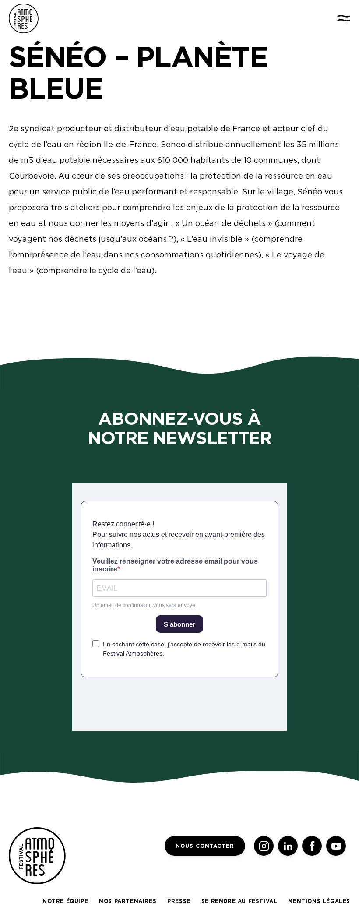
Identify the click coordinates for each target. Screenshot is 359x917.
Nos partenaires (127, 901)
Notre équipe (65, 901)
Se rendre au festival (239, 901)
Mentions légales (319, 901)
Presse (178, 901)
